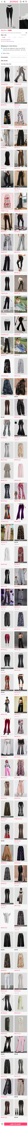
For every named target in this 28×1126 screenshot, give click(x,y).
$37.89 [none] (16, 437)
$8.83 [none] (3, 84)
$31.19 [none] (16, 252)
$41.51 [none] (16, 1076)
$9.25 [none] (3, 293)
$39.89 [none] (2, 840)
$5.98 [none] (17, 84)
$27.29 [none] (2, 188)
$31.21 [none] (16, 777)
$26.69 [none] (16, 272)
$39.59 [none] (2, 105)
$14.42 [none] (2, 798)
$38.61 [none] (2, 714)
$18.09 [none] (2, 355)
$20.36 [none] (16, 736)
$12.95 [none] (16, 991)
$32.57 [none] (2, 1033)
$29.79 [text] (3, 30)
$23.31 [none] (16, 927)
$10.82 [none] (4, 521)
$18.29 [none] (16, 293)
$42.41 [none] (2, 564)
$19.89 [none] (16, 949)
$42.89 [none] (16, 396)
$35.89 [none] (2, 607)
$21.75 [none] (16, 757)
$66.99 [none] (2, 480)
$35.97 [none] (16, 376)
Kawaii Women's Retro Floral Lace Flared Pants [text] (11, 32)
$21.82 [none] (2, 437)
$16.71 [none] (16, 1033)
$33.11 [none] (16, 714)
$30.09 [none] (16, 105)
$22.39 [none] (16, 355)
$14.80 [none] (4, 334)
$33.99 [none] (2, 147)
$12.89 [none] (16, 863)
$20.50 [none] (4, 376)
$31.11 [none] (2, 777)
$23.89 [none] (2, 396)
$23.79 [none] (16, 188)
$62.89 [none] (16, 607)
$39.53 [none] (16, 417)
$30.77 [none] (4, 211)
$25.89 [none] (2, 692)
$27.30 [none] (16, 692)
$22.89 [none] (16, 542)
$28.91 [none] (2, 927)
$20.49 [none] (2, 272)
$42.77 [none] (16, 905)
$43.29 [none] (2, 231)
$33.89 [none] (2, 252)
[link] (21, 2)
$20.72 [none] (2, 501)
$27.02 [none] (2, 736)
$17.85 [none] (2, 649)
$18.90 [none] (16, 459)
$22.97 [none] (16, 501)
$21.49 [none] (16, 629)
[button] (2, 2)
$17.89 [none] (2, 314)
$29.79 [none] (2, 1076)
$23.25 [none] (17, 818)
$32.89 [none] (2, 883)
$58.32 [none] (16, 649)
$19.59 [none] (16, 210)
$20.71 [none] (2, 586)
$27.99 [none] (16, 231)
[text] (14, 16)
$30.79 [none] (16, 168)
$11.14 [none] (17, 127)
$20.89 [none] (16, 314)
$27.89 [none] (2, 417)
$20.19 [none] (16, 147)
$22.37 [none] (2, 459)
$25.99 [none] (16, 334)
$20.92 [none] (16, 1013)
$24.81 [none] (2, 542)
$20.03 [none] (4, 127)
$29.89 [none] (2, 168)
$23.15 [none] (16, 883)
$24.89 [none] (16, 798)
